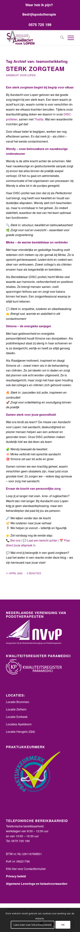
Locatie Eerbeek (17, 717)
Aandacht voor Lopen (20, 75)
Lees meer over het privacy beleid (33, 924)
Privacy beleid (16, 876)
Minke (10, 242)
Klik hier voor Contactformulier (26, 869)
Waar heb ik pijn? (39, 4)
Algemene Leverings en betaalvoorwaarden (36, 883)
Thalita (38, 119)
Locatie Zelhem (16, 709)
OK (63, 924)
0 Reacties (34, 573)
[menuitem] (39, 4)
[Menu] (69, 37)
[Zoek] (60, 37)
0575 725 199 (40, 24)
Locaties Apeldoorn (19, 724)
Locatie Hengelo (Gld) (20, 731)
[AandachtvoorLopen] (33, 37)
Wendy (11, 149)
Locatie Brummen (17, 702)
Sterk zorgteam (35, 68)
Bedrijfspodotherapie (39, 14)
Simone (11, 326)
